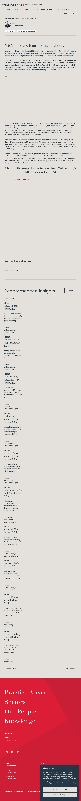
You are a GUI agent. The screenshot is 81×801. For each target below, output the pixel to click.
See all (70, 290)
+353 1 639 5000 (10, 766)
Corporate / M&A (11, 270)
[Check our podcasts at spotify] (18, 752)
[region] (59, 783)
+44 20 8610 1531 (10, 773)
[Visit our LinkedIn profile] (8, 752)
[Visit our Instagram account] (14, 752)
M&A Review (10, 31)
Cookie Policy (68, 785)
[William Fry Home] (22, 5)
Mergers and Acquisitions (26, 31)
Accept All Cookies (60, 789)
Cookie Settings (60, 795)
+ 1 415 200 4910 (10, 779)
